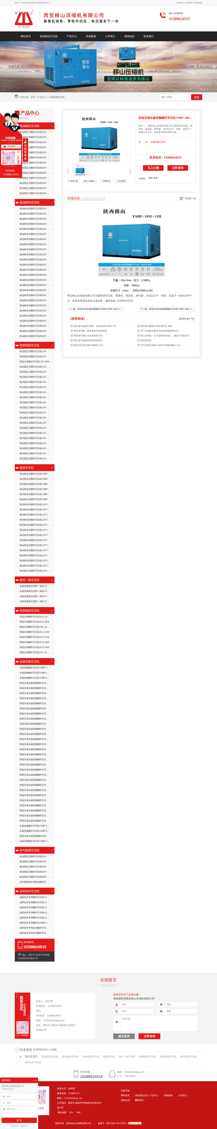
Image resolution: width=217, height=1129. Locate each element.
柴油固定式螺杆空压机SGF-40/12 (36, 162)
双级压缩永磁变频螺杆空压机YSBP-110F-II (37, 683)
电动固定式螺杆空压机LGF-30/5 (35, 433)
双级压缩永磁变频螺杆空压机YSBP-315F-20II (37, 800)
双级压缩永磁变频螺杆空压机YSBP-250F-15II (37, 769)
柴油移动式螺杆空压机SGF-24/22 (36, 224)
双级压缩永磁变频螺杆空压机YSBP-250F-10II (37, 764)
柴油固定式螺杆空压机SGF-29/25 (36, 142)
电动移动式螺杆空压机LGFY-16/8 (36, 535)
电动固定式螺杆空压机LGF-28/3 (35, 417)
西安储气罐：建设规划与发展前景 (90, 331)
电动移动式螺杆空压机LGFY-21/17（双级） (37, 555)
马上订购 (153, 167)
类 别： (144, 142)
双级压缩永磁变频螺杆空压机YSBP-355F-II (37, 708)
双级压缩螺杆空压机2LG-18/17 (35, 616)
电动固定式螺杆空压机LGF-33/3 (35, 438)
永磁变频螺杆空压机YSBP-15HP (36, 667)
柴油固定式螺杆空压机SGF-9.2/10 (37, 193)
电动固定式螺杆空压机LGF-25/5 (35, 412)
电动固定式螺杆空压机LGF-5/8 (35, 443)
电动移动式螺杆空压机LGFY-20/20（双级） (37, 545)
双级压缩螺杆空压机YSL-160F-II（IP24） (37, 652)
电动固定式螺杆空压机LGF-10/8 (35, 366)
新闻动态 (129, 36)
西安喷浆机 (146, 340)
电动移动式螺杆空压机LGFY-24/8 (36, 560)
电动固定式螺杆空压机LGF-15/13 (36, 377)
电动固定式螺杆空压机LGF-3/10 (35, 423)
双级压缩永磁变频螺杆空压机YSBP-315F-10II (37, 780)
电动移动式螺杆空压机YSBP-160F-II (37, 499)
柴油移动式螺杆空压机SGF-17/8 (36, 275)
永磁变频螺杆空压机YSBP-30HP (36, 841)
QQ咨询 (11, 146)
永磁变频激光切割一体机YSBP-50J (37, 596)
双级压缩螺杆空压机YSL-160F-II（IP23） (37, 627)
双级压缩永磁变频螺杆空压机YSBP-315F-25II (37, 795)
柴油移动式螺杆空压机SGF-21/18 (36, 315)
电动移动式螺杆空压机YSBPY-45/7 (37, 474)
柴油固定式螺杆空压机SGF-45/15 (36, 167)
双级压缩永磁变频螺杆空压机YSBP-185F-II (37, 815)
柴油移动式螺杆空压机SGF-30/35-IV (37, 331)
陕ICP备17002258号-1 (117, 1123)
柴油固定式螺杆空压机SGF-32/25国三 (37, 178)
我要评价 (107, 181)
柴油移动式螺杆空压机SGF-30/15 (36, 305)
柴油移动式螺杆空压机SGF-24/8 (36, 336)
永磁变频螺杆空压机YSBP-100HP (36, 826)
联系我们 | (189, 3)
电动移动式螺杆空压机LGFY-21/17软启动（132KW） (37, 509)
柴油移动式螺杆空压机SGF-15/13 (36, 285)
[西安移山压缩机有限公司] (27, 19)
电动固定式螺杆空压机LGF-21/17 (36, 392)
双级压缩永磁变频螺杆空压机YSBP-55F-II (37, 820)
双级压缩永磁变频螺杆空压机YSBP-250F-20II (37, 774)
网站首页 (26, 36)
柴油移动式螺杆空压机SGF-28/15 (36, 229)
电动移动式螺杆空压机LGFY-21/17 (37, 550)
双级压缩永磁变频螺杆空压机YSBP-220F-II (37, 810)
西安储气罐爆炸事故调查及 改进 (156, 326)
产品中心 (72, 36)
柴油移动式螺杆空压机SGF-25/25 (36, 310)
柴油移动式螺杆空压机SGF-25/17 (36, 249)
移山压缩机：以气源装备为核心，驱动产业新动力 (164, 335)
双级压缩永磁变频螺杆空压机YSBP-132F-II (37, 698)
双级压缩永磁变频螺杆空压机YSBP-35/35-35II (37, 703)
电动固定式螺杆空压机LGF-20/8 (35, 387)
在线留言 (108, 979)
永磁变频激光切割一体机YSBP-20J (37, 601)
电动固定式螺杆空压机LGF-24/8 (35, 407)
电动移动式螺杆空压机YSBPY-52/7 (37, 494)
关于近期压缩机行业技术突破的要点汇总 (160, 345)
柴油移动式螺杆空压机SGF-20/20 (36, 239)
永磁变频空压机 (57, 97)
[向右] (130, 173)
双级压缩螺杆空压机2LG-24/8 (34, 647)
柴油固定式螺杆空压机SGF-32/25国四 (37, 173)
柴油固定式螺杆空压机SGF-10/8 (36, 152)
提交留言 (124, 1036)
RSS (71, 1112)
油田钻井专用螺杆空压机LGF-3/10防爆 (37, 902)
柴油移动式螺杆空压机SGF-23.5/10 (37, 300)
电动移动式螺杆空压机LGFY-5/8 (35, 570)
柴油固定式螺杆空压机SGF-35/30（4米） (37, 137)
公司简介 (110, 36)
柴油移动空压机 (30, 202)
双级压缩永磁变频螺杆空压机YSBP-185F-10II (37, 723)
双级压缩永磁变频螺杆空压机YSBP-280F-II (37, 785)
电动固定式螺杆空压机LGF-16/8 (35, 382)
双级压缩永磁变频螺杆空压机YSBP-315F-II (37, 805)
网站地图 (198, 3)
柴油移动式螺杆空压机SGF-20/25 (36, 234)
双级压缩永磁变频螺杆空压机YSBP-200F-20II (37, 744)
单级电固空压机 (30, 345)
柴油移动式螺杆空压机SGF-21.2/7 (37, 295)
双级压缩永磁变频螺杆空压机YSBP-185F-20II (37, 734)
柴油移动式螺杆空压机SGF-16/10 (36, 320)
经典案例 (91, 36)
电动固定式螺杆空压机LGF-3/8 (35, 428)
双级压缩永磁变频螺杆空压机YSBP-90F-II (37, 688)
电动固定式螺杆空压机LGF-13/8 (35, 371)
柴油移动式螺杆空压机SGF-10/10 (36, 326)
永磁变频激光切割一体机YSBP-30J (37, 591)
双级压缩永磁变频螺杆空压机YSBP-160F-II (37, 836)
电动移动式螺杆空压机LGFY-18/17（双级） (37, 540)
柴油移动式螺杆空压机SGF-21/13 (36, 259)
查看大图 (74, 181)
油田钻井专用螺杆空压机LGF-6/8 (36, 917)
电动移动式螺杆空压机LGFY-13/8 (36, 519)
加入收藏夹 (90, 181)
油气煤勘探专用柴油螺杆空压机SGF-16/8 (37, 882)
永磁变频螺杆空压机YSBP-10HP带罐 (37, 672)
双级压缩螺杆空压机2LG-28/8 (34, 642)
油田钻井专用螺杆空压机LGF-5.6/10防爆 (37, 912)
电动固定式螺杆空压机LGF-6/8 (35, 448)
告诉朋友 (122, 181)
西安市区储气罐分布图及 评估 (88, 345)
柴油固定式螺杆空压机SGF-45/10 (36, 157)
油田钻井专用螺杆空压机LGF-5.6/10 (37, 907)
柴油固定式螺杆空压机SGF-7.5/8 (36, 871)
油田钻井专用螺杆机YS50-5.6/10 (36, 922)
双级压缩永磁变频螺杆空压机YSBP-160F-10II (37, 718)
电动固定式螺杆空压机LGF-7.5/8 (36, 453)
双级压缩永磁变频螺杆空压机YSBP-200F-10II (37, 739)
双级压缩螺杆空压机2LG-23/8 (34, 632)
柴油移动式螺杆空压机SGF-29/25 (36, 218)
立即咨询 (177, 167)
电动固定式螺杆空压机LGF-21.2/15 (37, 356)
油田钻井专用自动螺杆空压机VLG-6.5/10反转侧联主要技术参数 (37, 933)
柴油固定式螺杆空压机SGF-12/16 (36, 188)
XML (78, 1112)
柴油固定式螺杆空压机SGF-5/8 (35, 861)
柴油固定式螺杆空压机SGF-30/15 (36, 183)
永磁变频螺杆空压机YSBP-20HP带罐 (37, 678)
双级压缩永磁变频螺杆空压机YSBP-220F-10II (37, 754)
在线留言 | (180, 3)
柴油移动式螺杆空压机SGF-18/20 (36, 244)
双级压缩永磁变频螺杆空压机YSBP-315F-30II (37, 790)
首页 (33, 97)
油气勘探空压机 (30, 850)
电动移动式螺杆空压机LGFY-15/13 (37, 525)
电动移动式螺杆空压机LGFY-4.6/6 (36, 565)
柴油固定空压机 (49, 36)
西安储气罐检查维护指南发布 (88, 340)
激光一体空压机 (30, 580)
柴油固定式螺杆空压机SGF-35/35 (36, 132)
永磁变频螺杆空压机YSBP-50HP (36, 831)
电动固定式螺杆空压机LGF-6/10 (35, 458)
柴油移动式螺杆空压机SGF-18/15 (36, 208)
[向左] (68, 173)
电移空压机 (27, 467)
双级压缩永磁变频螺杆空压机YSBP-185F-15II (37, 729)
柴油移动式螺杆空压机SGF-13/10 (36, 290)
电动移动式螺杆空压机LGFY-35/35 (37, 504)
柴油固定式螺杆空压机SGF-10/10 (36, 877)
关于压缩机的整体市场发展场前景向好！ (160, 331)
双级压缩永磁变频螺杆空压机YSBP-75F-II (37, 693)
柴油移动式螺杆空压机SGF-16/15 (36, 280)
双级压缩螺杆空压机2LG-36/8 (34, 621)
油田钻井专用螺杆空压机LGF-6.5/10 (37, 897)
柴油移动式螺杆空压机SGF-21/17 (36, 254)
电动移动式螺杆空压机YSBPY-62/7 (37, 484)
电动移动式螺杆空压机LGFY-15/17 (37, 530)
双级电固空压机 (30, 610)
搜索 (196, 97)
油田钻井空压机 (30, 891)
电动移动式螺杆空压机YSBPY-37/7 (37, 479)
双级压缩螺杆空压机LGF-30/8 (34, 361)
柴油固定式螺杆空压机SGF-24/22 (36, 147)
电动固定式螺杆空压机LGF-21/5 (35, 402)
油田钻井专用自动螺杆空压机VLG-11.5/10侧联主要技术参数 (37, 928)
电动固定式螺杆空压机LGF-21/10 (36, 351)
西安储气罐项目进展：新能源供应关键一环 (95, 326)
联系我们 (149, 36)
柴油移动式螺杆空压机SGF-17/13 (36, 269)
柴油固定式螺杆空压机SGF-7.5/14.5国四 (37, 856)
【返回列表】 (184, 318)
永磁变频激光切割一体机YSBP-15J (37, 586)
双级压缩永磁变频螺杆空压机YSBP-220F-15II (37, 759)
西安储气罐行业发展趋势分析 (88, 335)
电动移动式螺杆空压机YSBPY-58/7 (37, 489)
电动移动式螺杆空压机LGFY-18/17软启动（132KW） (37, 514)
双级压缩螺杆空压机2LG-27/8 (34, 637)
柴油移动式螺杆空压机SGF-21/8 (36, 213)
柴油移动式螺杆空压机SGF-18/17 (36, 264)
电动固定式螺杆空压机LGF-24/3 (35, 397)
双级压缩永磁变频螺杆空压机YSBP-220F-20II (37, 749)
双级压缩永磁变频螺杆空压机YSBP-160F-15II (37, 713)
